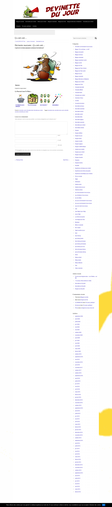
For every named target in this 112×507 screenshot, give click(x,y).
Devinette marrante (79, 122)
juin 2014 (77, 448)
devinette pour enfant (23, 111)
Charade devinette (79, 87)
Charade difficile (79, 89)
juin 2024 (77, 324)
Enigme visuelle (79, 157)
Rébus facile (78, 260)
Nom (59, 135)
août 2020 (77, 337)
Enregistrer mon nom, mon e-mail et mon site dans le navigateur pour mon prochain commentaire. (40, 150)
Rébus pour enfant (42, 21)
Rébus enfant (78, 257)
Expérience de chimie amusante (82, 171)
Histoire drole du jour (80, 187)
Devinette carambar (79, 108)
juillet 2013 (77, 478)
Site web (60, 145)
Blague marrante (79, 76)
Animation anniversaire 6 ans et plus (83, 46)
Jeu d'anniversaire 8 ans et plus (82, 192)
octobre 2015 (78, 405)
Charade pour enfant (80, 95)
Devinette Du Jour (40, 41)
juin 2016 (77, 383)
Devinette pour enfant (38, 110)
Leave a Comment (31, 41)
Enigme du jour (78, 135)
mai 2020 (77, 343)
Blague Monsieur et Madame (82, 79)
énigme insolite (78, 141)
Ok (103, 505)
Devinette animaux (79, 106)
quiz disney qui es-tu (80, 246)
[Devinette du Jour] (56, 18)
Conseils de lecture (79, 103)
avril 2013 (77, 486)
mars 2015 (77, 424)
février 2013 (78, 491)
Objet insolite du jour (80, 230)
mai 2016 (77, 386)
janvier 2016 (78, 397)
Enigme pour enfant (79, 152)
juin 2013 (77, 481)
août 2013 (77, 475)
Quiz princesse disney (80, 249)
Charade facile (78, 92)
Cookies (35, 26)
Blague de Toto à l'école (80, 68)
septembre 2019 (79, 356)
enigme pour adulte (79, 149)
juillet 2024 (77, 321)
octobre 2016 (78, 373)
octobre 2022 (78, 332)
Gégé (76, 179)
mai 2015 (77, 418)
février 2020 (78, 351)
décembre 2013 (79, 464)
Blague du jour (78, 73)
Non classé (77, 227)
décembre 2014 (79, 432)
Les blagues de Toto (80, 219)
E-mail (59, 140)
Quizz (76, 254)
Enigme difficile (78, 133)
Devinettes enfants (79, 127)
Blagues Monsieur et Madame (74, 21)
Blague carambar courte (81, 60)
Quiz (76, 233)
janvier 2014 (78, 462)
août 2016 (77, 378)
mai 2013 (77, 483)
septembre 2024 (79, 316)
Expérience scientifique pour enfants (83, 173)
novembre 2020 (79, 335)
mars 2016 (77, 391)
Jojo (76, 208)
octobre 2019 (78, 354)
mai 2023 (77, 329)
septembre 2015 (79, 408)
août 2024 (77, 319)
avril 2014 (77, 454)
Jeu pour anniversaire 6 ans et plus (83, 200)
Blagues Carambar (52, 21)
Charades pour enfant (88, 21)
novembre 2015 (79, 402)
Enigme (77, 130)
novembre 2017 (79, 367)
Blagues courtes (20, 21)
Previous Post (19, 160)
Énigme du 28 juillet (80, 288)
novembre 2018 (79, 362)
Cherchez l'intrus (79, 98)
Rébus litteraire (78, 262)
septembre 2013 (79, 473)
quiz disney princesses (80, 243)
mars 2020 (77, 348)
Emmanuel (77, 305)
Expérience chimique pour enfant (83, 168)
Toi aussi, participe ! (26, 26)
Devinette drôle (30, 110)
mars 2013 (77, 489)
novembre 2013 (79, 467)
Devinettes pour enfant (30, 21)
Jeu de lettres (78, 198)
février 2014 (78, 459)
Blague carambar (79, 57)
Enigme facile (78, 138)
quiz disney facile (79, 238)
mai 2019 (77, 359)
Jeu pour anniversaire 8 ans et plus (83, 203)
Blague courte (78, 62)
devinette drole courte (59, 110)
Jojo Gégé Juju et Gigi (80, 211)
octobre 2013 (78, 470)
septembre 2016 (79, 375)
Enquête (77, 165)
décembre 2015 (79, 400)
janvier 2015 (78, 429)
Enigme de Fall (84, 299)
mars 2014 (77, 456)
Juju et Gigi (77, 214)
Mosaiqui (77, 222)
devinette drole (51, 110)
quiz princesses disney (80, 252)
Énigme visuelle (79, 154)
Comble (77, 100)
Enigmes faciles (79, 162)
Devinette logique (79, 119)
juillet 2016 (77, 381)
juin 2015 (77, 416)
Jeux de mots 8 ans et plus (81, 206)
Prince (76, 308)
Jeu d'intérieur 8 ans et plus (81, 195)
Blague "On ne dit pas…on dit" (82, 49)
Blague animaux (79, 54)
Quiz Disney (78, 235)
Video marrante (78, 268)
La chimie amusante (80, 216)
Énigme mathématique (80, 146)
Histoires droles (79, 189)
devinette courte (22, 110)
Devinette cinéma (79, 111)
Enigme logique (79, 144)
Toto (76, 265)
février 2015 (78, 427)
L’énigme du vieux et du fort (87, 308)
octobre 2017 (78, 370)
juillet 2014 (77, 446)
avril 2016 (77, 389)
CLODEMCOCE (79, 302)
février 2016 (78, 394)
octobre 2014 (78, 437)
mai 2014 (77, 451)
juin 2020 (77, 340)
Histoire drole (78, 184)
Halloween (77, 181)
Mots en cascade (79, 225)
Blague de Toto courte (80, 71)
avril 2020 (77, 346)
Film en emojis (78, 176)
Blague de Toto (78, 65)
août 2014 (77, 443)
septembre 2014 (79, 440)
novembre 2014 (79, 435)
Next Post (66, 160)
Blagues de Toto (62, 21)
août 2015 (77, 410)
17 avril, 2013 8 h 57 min (20, 41)
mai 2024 (77, 327)
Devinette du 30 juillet (80, 283)
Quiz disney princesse (80, 241)
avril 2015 (77, 421)
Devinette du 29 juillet (80, 286)
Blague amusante (79, 52)
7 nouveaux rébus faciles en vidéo (83, 280)
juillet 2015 (77, 413)
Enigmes (18, 26)
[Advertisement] (46, 29)
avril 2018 (77, 364)
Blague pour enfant (79, 81)
